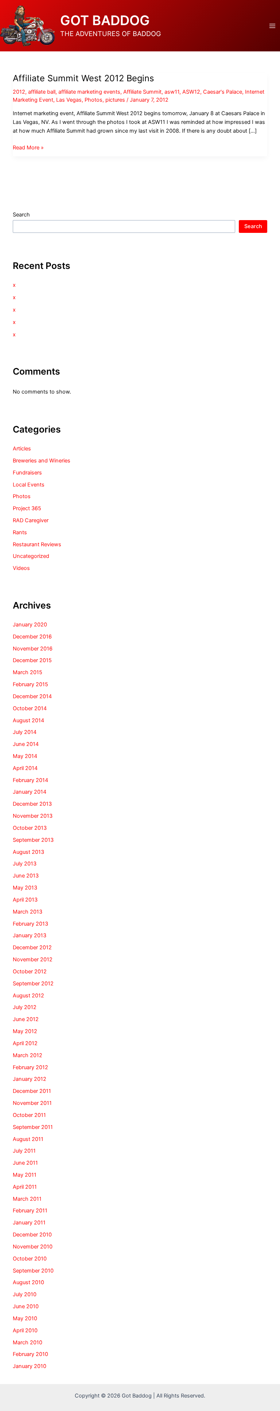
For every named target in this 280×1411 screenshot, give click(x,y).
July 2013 (24, 863)
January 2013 (29, 935)
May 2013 (25, 887)
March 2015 (27, 672)
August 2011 (28, 1139)
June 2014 (26, 744)
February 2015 (30, 684)
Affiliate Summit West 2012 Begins (83, 78)
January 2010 (29, 1366)
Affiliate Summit (142, 92)
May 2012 (25, 1031)
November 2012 (32, 959)
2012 (19, 92)
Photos (93, 100)
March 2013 (27, 911)
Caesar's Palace (222, 92)
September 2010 (33, 1270)
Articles (22, 448)
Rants (20, 532)
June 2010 (26, 1306)
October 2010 (30, 1258)
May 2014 (25, 756)
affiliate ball (41, 92)
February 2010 (30, 1354)
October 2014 (30, 708)
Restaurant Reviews (37, 544)
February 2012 (30, 1067)
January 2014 (29, 792)
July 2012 (24, 1007)
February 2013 (30, 924)
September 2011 (33, 1127)
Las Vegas (69, 100)
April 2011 (25, 1187)
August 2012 (28, 995)
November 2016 (32, 648)
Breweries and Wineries (41, 460)
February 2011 (30, 1210)
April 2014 (25, 768)
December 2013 (32, 804)
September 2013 (33, 840)
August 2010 (28, 1282)
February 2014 (30, 780)
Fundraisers (27, 472)
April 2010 (25, 1330)
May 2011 (24, 1175)
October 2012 (30, 971)
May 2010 (25, 1318)
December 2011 (32, 1091)
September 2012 (33, 983)
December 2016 (32, 636)
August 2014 (28, 720)
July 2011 (24, 1151)
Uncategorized (31, 556)
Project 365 (27, 508)
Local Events (28, 484)
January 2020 (30, 624)
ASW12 (191, 92)
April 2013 (25, 899)
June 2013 (26, 875)
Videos (21, 568)
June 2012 (26, 1019)
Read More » (28, 148)
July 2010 (24, 1294)
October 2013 (30, 828)
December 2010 (32, 1234)
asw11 (171, 92)
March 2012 (27, 1055)
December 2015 (32, 660)
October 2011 (29, 1115)
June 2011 (25, 1163)
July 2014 (24, 732)
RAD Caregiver (30, 520)
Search (21, 214)
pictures (115, 100)
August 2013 (28, 852)
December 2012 (32, 947)
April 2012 (25, 1043)
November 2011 (32, 1103)
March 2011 (27, 1199)
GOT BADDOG (105, 20)
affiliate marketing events (89, 92)
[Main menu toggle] (272, 26)
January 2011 (29, 1222)
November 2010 (32, 1246)
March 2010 (27, 1342)
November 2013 (32, 816)
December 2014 (32, 696)
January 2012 (29, 1079)
